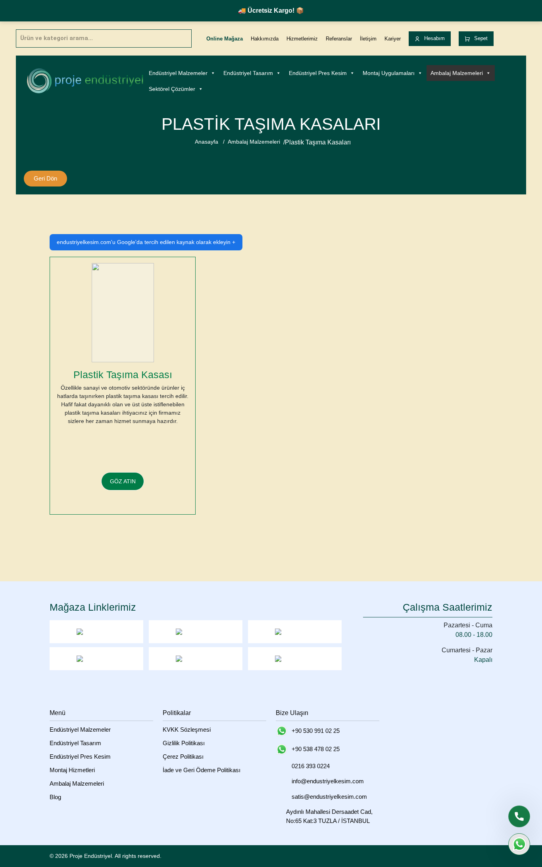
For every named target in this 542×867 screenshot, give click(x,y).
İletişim (368, 39)
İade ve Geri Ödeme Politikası (201, 770)
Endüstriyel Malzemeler (178, 73)
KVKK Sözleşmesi (187, 729)
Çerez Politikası (183, 756)
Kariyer (392, 39)
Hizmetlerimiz (302, 39)
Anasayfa (206, 141)
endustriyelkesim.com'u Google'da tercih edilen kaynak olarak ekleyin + (146, 242)
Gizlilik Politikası (184, 743)
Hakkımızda (265, 39)
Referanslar (339, 39)
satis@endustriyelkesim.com (329, 796)
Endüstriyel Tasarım (248, 73)
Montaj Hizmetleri (72, 770)
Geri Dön (45, 178)
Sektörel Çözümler (172, 89)
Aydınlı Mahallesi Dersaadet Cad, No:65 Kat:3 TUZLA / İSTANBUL (329, 816)
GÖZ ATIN (123, 481)
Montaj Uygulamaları (389, 73)
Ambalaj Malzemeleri (457, 73)
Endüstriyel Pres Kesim (318, 73)
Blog (55, 797)
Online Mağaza (224, 39)
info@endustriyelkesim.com (328, 781)
